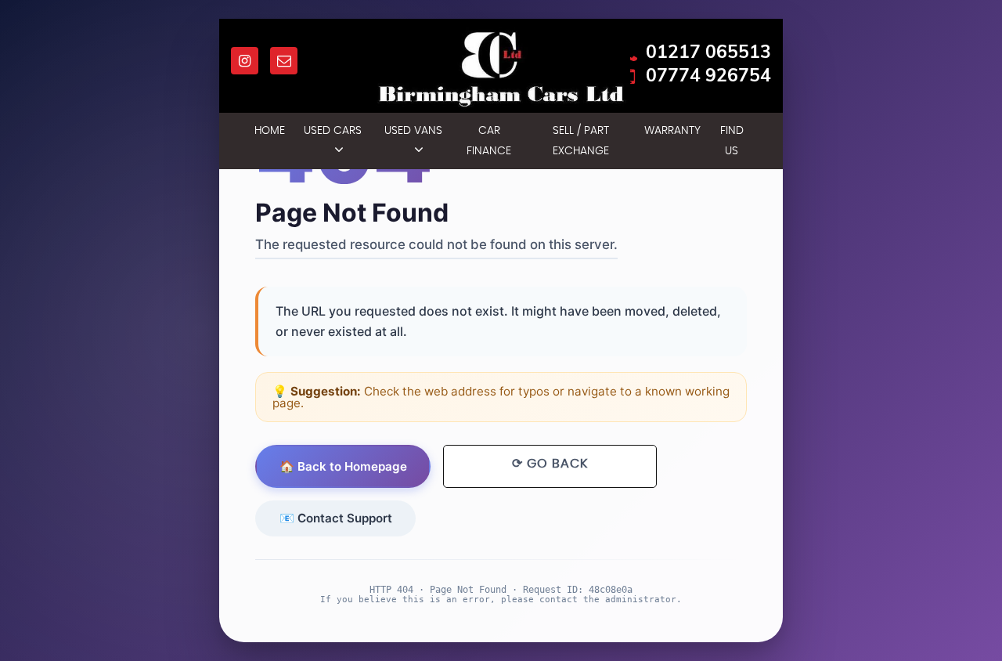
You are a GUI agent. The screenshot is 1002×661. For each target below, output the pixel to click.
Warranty (672, 130)
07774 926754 (708, 75)
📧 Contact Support (335, 518)
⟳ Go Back (550, 463)
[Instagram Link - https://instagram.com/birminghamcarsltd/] (244, 60)
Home (269, 130)
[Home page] (501, 70)
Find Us (732, 141)
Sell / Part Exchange (581, 141)
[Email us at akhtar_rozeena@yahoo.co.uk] (283, 60)
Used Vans (413, 130)
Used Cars (333, 130)
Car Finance (489, 141)
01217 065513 (708, 52)
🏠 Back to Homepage (343, 466)
